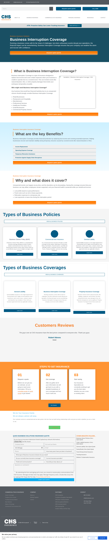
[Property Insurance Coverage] (89, 288)
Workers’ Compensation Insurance (85, 457)
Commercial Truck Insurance (14, 492)
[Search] (51, 9)
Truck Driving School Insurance (84, 452)
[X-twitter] (103, 522)
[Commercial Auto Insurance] (54, 234)
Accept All (102, 538)
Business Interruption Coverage (54, 291)
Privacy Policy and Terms (43, 477)
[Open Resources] (94, 17)
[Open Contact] (106, 17)
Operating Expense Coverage (23, 150)
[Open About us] (20, 17)
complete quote (23, 391)
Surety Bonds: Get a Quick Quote (85, 449)
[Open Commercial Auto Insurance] (62, 17)
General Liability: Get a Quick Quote (85, 446)
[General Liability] (89, 234)
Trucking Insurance (81, 454)
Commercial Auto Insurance (54, 239)
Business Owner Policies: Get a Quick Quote (84, 439)
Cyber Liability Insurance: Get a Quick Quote (84, 443)
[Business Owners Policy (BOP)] (19, 234)
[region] (54, 536)
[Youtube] (91, 522)
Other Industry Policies (85, 436)
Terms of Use (45, 522)
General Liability (89, 239)
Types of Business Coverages (34, 267)
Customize (92, 538)
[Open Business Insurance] (38, 17)
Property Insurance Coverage (89, 291)
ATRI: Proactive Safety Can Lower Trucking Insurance (46, 25)
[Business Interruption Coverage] (54, 288)
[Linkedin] (99, 522)
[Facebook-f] (95, 522)
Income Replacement (21, 146)
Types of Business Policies (31, 214)
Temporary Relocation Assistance (25, 154)
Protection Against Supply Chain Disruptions (28, 157)
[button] (54, 147)
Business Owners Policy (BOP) (19, 239)
